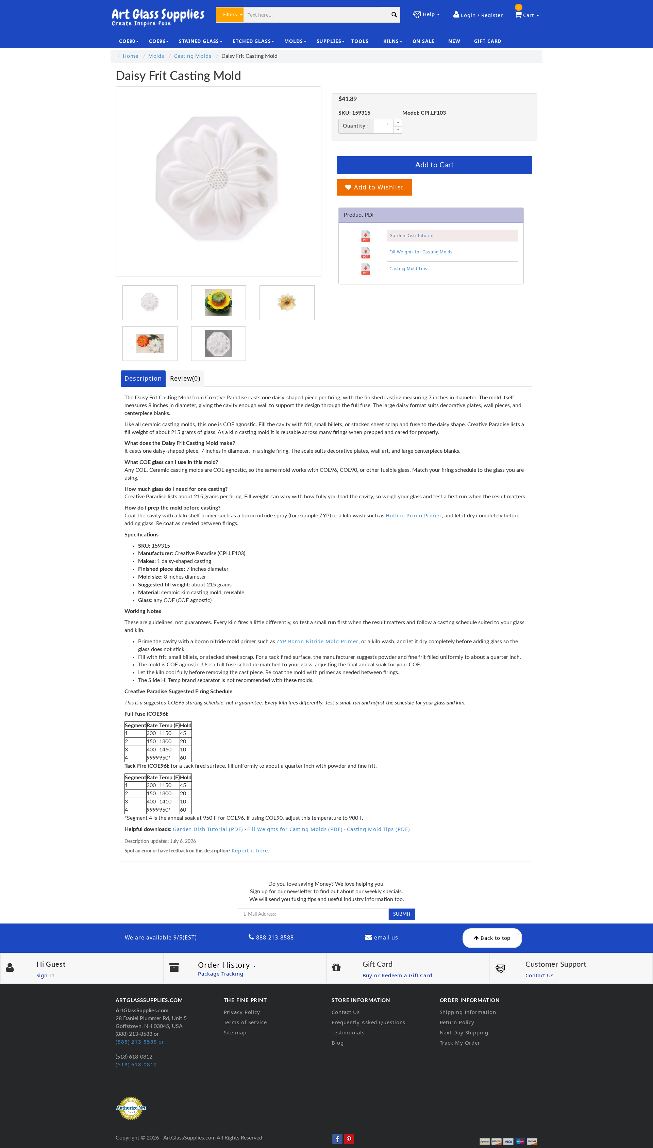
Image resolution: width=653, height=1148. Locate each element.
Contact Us (539, 975)
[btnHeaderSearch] (394, 14)
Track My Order (460, 1042)
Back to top (495, 937)
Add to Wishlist (377, 187)
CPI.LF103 (424, 113)
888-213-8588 (274, 937)
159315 (354, 113)
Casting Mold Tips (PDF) (378, 829)
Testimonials (348, 1032)
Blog (338, 1042)
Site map (235, 1032)
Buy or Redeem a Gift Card (398, 975)
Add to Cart (434, 165)
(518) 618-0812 (136, 1064)
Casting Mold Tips (408, 268)
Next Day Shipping (464, 1032)
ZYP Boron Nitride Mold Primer (317, 641)
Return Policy (457, 1022)
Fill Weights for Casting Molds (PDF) (294, 829)
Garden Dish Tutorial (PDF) (208, 829)
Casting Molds (193, 55)
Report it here (250, 850)
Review (185, 378)
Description (143, 378)
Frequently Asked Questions (368, 1022)
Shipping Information (468, 1012)
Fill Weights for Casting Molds (421, 252)
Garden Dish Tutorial (411, 235)
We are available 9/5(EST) (161, 937)
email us (385, 937)
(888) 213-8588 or (140, 1041)
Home (130, 55)
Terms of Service (245, 1022)
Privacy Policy (242, 1012)
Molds (156, 55)
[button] (478, 15)
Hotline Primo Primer (414, 515)
